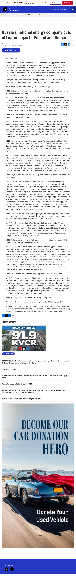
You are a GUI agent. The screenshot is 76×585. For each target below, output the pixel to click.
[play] (5, 9)
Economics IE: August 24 (10, 369)
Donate (68, 3)
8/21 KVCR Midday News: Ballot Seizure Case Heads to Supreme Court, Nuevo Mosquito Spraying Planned (34, 377)
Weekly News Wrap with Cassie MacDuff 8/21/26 (18, 384)
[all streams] (73, 9)
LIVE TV (56, 3)
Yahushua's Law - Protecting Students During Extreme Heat (21, 399)
